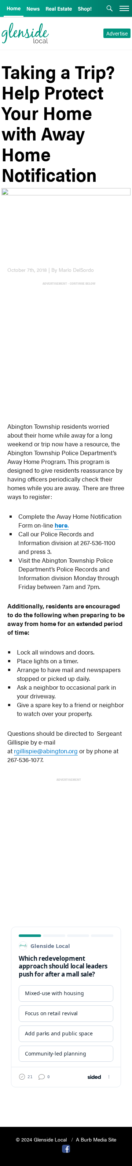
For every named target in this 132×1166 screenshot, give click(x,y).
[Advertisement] (66, 352)
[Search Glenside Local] (110, 9)
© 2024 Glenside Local (42, 1139)
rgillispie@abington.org (46, 750)
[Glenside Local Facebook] (66, 1148)
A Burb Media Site (96, 1139)
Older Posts (66, 1102)
